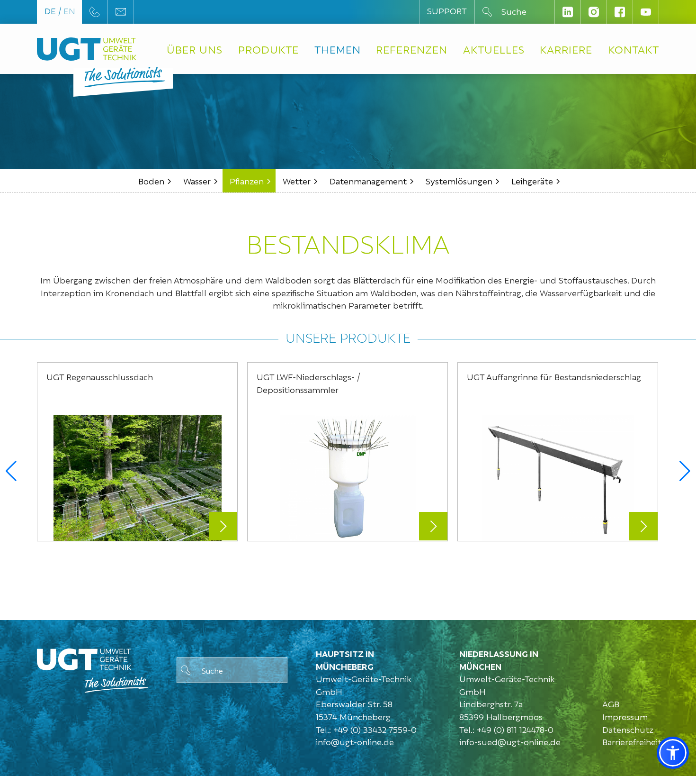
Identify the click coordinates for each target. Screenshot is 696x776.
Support (447, 10)
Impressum (625, 716)
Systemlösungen (459, 180)
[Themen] (92, 668)
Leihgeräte (532, 180)
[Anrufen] (94, 12)
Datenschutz (627, 729)
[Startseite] (86, 49)
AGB (610, 703)
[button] (11, 471)
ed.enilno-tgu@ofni (355, 741)
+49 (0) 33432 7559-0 (375, 729)
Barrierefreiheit (631, 741)
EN (69, 10)
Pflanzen (247, 180)
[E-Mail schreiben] (121, 11)
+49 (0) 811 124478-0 (515, 729)
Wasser (197, 180)
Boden (151, 180)
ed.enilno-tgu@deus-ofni (510, 741)
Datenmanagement (368, 180)
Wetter (297, 180)
